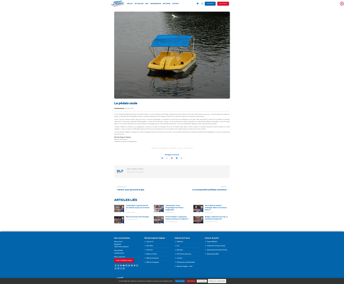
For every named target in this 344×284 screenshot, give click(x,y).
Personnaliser (202, 281)
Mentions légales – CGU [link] (184, 266)
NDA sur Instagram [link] (153, 262)
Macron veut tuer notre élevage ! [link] (137, 217)
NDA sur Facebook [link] (153, 258)
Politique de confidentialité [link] (186, 262)
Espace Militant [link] (212, 241)
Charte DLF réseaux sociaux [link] (216, 246)
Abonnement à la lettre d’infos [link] (217, 250)
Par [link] (176, 148)
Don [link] (178, 246)
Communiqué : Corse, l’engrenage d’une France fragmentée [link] (174, 208)
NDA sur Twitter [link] (152, 254)
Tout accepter (180, 281)
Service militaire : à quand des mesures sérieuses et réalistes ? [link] (177, 218)
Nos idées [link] (150, 246)
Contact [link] (179, 258)
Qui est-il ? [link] (150, 241)
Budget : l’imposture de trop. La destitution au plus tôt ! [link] (216, 218)
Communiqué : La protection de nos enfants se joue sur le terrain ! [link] (137, 208)
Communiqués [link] (119, 108)
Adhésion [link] (180, 241)
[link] (342, 3)
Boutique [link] (180, 250)
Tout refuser (191, 281)
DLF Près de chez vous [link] (184, 254)
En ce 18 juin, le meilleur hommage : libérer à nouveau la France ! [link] (216, 208)
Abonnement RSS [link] (213, 254)
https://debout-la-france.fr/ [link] (135, 172)
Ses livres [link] (150, 250)
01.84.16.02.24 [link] (119, 253)
